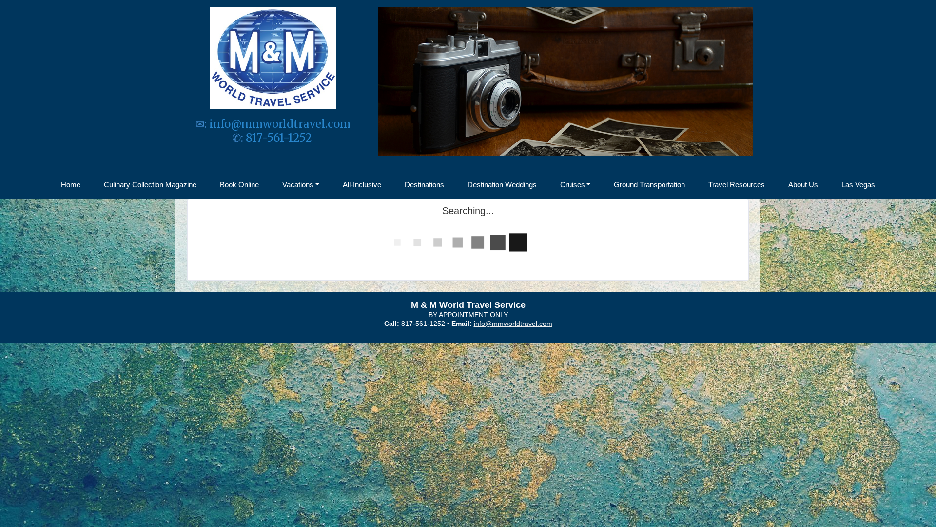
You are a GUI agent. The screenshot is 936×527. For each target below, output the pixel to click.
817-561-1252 (280, 137)
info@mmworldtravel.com (280, 124)
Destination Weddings (502, 185)
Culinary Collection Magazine (150, 185)
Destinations (424, 185)
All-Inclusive (362, 185)
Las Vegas (858, 185)
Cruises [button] (572, 185)
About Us (803, 185)
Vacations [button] (297, 185)
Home (70, 185)
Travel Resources (736, 185)
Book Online (239, 185)
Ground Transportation (649, 185)
